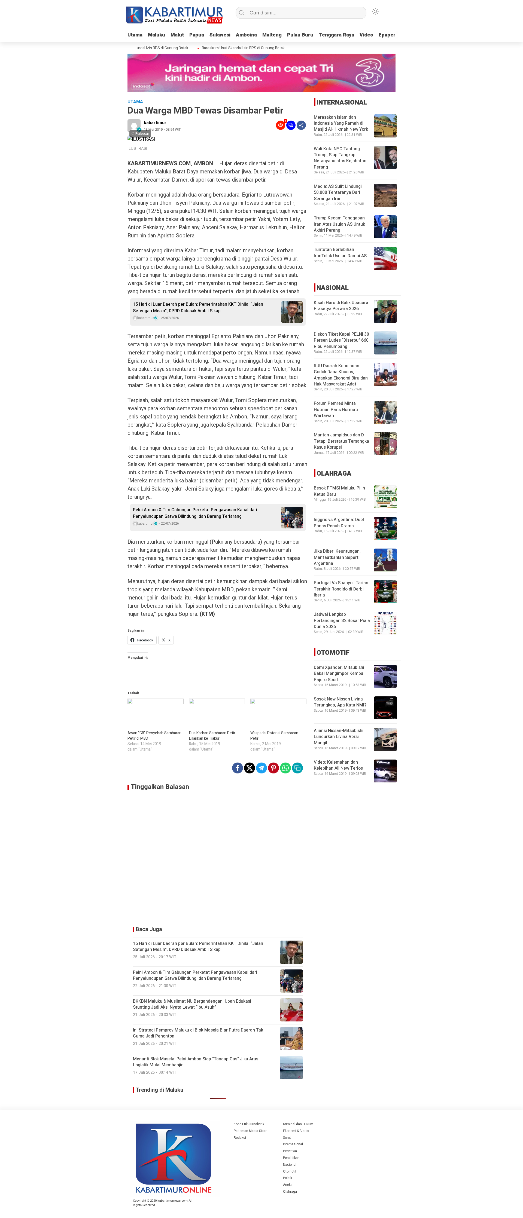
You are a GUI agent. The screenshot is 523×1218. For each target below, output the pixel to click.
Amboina (246, 35)
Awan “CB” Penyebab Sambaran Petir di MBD (154, 735)
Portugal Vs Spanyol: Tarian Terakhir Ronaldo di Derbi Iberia (341, 589)
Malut (177, 35)
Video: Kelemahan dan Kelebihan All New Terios (338, 765)
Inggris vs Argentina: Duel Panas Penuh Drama (339, 523)
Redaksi (240, 1137)
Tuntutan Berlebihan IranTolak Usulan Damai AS (340, 253)
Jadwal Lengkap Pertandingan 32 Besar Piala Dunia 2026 (342, 620)
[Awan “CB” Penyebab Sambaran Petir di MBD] (155, 715)
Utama (134, 35)
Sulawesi (219, 35)
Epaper (387, 35)
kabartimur (155, 123)
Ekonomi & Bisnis (296, 1130)
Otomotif (289, 1171)
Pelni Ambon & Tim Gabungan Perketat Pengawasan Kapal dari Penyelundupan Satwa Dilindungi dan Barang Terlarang (195, 513)
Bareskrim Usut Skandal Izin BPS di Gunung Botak (228, 48)
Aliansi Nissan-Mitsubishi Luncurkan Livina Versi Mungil (338, 737)
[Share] (301, 125)
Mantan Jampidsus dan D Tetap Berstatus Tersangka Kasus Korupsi (341, 441)
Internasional (293, 1144)
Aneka (288, 1184)
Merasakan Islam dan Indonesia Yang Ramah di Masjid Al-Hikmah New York (341, 123)
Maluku (156, 35)
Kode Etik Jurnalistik (249, 1124)
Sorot (287, 1137)
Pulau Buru (300, 35)
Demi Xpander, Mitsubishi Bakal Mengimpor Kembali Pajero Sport (340, 674)
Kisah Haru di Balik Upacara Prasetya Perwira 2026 (341, 305)
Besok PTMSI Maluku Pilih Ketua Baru (339, 491)
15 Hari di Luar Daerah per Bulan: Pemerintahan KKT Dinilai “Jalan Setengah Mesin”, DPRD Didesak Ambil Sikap (198, 307)
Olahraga (290, 1191)
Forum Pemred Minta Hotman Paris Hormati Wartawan (336, 409)
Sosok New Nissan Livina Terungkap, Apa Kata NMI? (340, 702)
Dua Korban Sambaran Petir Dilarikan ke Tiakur (212, 735)
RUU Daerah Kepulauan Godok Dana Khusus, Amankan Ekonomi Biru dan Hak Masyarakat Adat (341, 375)
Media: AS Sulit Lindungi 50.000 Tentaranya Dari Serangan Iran (338, 192)
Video (366, 35)
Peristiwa (290, 1151)
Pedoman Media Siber (250, 1130)
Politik (287, 1178)
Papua (196, 35)
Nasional (289, 1164)
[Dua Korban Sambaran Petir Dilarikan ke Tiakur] (217, 715)
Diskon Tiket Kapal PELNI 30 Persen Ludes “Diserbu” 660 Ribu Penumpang (341, 340)
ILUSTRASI (137, 148)
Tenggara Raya (336, 35)
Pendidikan (291, 1157)
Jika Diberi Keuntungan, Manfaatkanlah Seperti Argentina (337, 557)
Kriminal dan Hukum (298, 1124)
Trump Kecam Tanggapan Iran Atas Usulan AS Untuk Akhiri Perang (339, 224)
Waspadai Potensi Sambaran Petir (274, 735)
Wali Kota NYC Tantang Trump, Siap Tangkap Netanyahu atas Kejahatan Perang (340, 158)
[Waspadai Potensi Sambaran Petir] (278, 715)
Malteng (272, 35)
